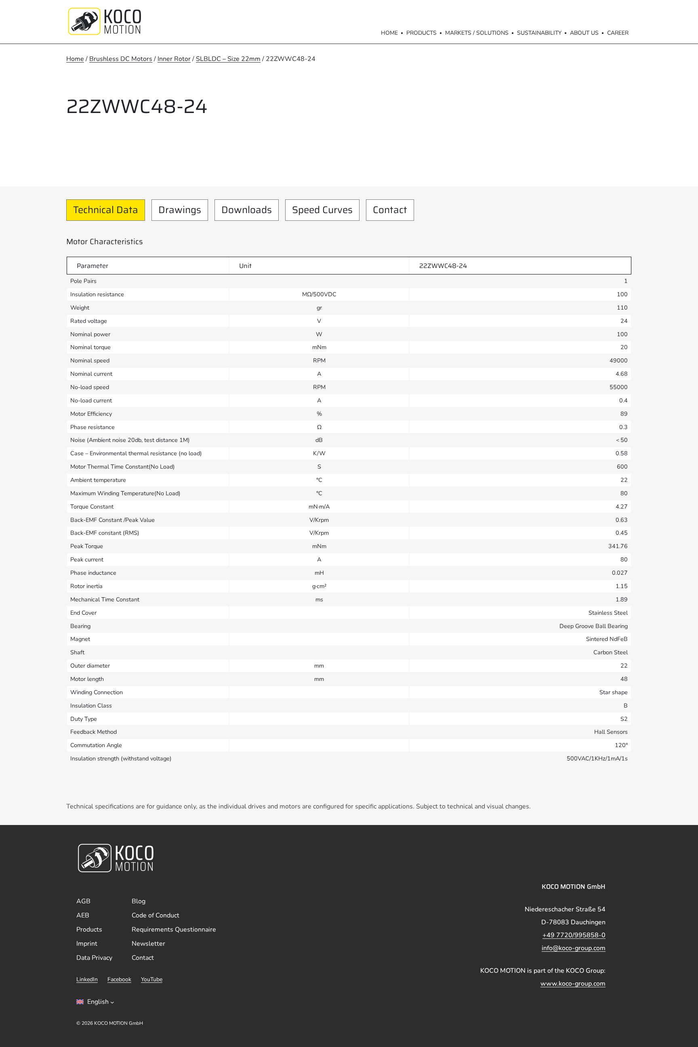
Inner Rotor (174, 58)
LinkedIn (87, 979)
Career (618, 33)
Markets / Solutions (477, 33)
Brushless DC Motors (120, 58)
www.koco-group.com (572, 983)
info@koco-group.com (573, 948)
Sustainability (539, 33)
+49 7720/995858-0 (573, 935)
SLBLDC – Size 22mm (228, 58)
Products (421, 33)
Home (389, 33)
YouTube (151, 979)
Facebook (119, 979)
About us (584, 33)
